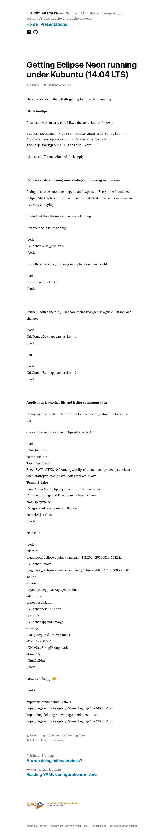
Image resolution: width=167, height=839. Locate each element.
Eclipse (34, 740)
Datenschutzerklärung (123, 825)
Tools (82, 735)
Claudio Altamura (42, 13)
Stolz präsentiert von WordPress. (69, 825)
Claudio (34, 85)
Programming (56, 740)
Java (43, 740)
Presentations (53, 24)
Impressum (99, 825)
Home (32, 24)
